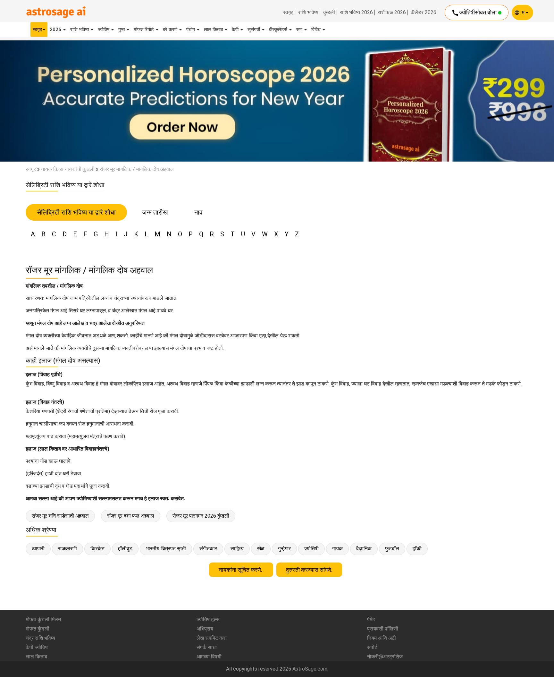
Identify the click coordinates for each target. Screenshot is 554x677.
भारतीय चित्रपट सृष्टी (166, 549)
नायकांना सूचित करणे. (241, 569)
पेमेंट (371, 619)
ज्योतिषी (311, 549)
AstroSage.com (309, 669)
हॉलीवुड (125, 549)
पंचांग (191, 29)
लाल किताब (214, 29)
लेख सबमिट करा (212, 638)
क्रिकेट (97, 549)
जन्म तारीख (155, 212)
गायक (337, 549)
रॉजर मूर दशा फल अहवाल (130, 516)
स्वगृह (288, 12)
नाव (198, 212)
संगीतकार (208, 549)
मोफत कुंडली (37, 629)
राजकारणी (67, 549)
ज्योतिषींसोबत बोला (474, 13)
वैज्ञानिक (364, 549)
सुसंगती (254, 29)
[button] (41, 101)
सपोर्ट (372, 647)
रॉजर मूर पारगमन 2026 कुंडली (200, 516)
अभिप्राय (205, 629)
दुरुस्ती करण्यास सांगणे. (309, 569)
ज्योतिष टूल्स (208, 619)
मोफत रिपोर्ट (144, 29)
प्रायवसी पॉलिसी (382, 629)
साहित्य (237, 549)
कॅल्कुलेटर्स (279, 29)
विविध (316, 29)
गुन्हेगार (284, 549)
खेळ (260, 549)
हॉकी (417, 549)
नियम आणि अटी (381, 638)
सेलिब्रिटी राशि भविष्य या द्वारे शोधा (76, 212)
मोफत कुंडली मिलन (43, 619)
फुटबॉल (392, 549)
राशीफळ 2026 (392, 12)
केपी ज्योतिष (37, 647)
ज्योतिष (104, 29)
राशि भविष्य (308, 12)
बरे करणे (171, 29)
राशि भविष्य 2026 (356, 12)
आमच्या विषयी (209, 657)
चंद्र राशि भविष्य (40, 638)
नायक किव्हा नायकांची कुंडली (68, 169)
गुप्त (122, 29)
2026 (56, 29)
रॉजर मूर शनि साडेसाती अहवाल (60, 516)
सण (300, 29)
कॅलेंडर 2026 (423, 12)
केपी (236, 29)
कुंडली (329, 12)
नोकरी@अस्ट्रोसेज (385, 657)
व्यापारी (38, 549)
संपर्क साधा (207, 647)
